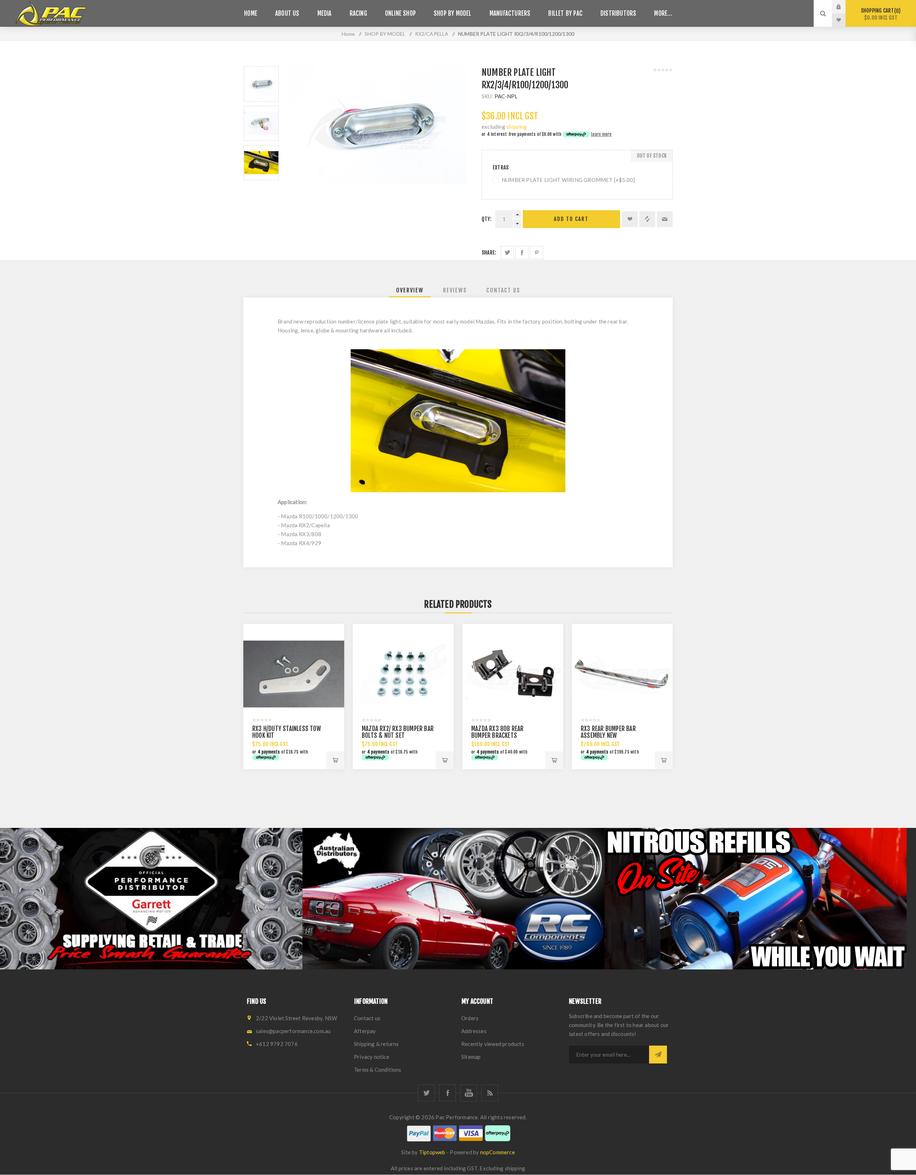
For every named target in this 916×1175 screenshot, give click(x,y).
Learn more (601, 134)
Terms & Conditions (377, 1069)
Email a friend (665, 219)
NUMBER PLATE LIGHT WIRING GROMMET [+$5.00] (568, 180)
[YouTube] (468, 1093)
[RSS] (489, 1093)
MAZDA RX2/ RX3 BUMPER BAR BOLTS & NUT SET (398, 732)
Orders (469, 1018)
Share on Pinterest (536, 252)
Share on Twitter (507, 252)
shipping (516, 126)
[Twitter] (426, 1093)
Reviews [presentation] (455, 290)
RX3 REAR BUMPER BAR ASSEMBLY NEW (608, 732)
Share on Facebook (521, 252)
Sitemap (471, 1056)
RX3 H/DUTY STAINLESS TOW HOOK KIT (286, 732)
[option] (261, 84)
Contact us (367, 1018)
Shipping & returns (376, 1044)
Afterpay (365, 1031)
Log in (844, 7)
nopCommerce (497, 1152)
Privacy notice (371, 1056)
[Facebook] (447, 1093)
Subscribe (658, 1054)
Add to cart (571, 219)
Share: (489, 252)
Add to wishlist (630, 219)
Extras (500, 167)
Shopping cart (879, 14)
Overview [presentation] (410, 290)
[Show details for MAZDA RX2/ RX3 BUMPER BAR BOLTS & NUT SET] (403, 674)
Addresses (474, 1031)
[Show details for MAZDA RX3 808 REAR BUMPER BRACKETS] (512, 674)
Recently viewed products (492, 1044)
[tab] (410, 290)
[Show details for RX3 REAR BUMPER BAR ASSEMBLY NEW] (622, 674)
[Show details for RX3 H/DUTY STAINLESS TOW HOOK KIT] (293, 674)
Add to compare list (647, 219)
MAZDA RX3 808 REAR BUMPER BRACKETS (497, 732)
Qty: (487, 219)
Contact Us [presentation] (503, 290)
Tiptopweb (432, 1152)
